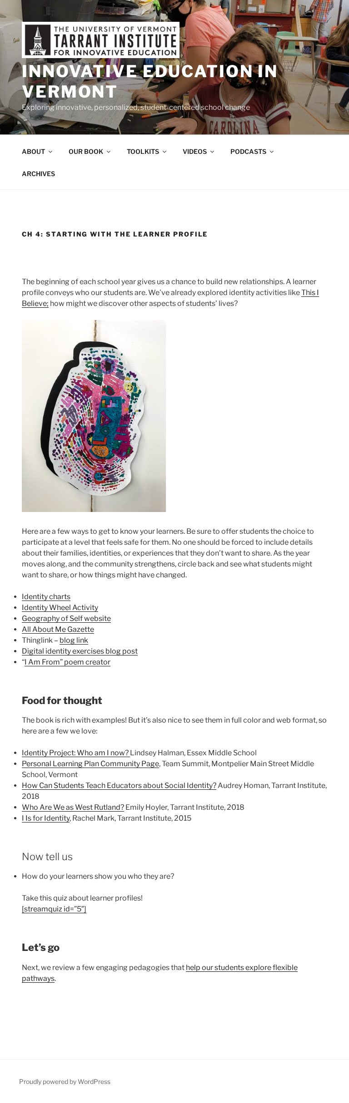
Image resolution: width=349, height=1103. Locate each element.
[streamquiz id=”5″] (54, 909)
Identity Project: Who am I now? (76, 752)
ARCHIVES (38, 173)
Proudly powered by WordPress (64, 1081)
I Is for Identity (46, 818)
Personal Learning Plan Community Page (90, 763)
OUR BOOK (86, 151)
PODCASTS (248, 151)
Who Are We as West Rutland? (73, 807)
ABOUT (33, 151)
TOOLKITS (143, 151)
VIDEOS (195, 151)
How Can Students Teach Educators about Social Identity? (119, 785)
